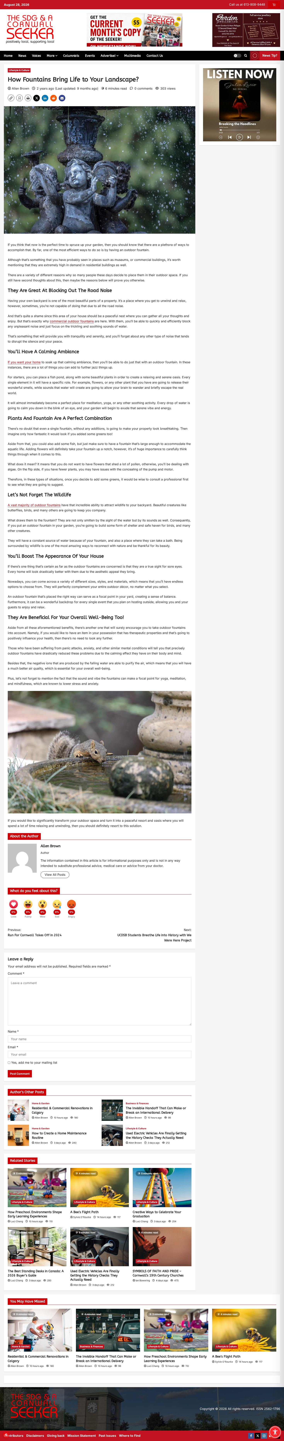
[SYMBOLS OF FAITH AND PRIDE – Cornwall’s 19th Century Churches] (162, 1246)
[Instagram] (264, 1436)
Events (90, 56)
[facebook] (251, 1436)
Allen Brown (20, 88)
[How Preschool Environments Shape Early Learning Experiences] (37, 1187)
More (50, 56)
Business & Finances (137, 1103)
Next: (154, 935)
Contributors (13, 1436)
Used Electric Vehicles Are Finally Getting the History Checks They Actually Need (112, 1135)
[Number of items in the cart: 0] (274, 4)
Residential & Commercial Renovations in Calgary (18, 1110)
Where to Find (129, 1436)
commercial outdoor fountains (72, 321)
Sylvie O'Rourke (82, 1217)
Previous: (35, 932)
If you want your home (24, 362)
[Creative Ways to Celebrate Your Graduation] (162, 1187)
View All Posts (55, 875)
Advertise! (108, 56)
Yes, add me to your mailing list (33, 1062)
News (22, 56)
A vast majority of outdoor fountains (34, 505)
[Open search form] (245, 55)
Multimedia (132, 56)
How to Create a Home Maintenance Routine (18, 1135)
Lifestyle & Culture (19, 70)
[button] (237, 56)
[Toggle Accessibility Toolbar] (275, 1432)
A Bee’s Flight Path (84, 1212)
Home (8, 56)
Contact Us (155, 56)
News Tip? (269, 55)
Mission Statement (81, 1436)
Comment (16, 973)
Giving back (56, 1436)
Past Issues (107, 1436)
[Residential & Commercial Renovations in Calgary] (40, 1330)
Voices (36, 56)
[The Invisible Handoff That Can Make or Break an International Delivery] (108, 1330)
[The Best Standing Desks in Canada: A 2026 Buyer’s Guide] (37, 1246)
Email (13, 1047)
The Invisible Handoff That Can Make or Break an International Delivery (112, 1110)
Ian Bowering (143, 1280)
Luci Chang (17, 1221)
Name (13, 1031)
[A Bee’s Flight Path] (99, 1187)
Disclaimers (35, 1436)
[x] (257, 1436)
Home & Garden (40, 1103)
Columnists (71, 56)
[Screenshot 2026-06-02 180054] (246, 30)
